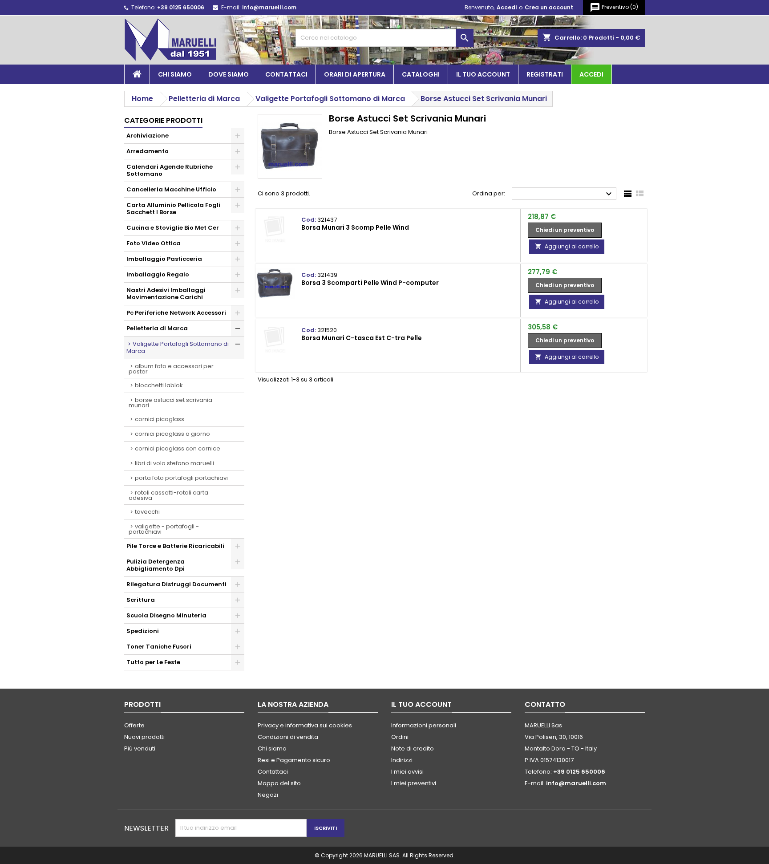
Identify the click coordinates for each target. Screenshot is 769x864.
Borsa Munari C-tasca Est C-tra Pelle (361, 337)
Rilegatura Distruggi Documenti (176, 584)
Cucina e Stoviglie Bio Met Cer (172, 227)
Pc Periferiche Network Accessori (176, 312)
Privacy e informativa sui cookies (305, 725)
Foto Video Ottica (153, 243)
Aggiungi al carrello (567, 246)
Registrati (544, 74)
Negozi (268, 795)
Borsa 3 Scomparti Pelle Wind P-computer (370, 282)
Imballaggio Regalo (157, 274)
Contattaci (286, 74)
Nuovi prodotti (144, 737)
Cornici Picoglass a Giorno (172, 434)
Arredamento (147, 151)
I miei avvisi (407, 771)
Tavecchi (147, 511)
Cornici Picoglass (159, 419)
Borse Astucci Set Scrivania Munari (170, 403)
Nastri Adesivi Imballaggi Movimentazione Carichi (166, 293)
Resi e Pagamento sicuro (294, 760)
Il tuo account (483, 74)
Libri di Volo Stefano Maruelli (174, 463)
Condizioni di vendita (288, 737)
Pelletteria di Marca (157, 328)
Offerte (134, 725)
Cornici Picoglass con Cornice (177, 448)
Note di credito (412, 748)
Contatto (545, 704)
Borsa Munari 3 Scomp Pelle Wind (355, 227)
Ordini (400, 737)
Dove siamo (228, 74)
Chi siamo (175, 74)
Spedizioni (142, 631)
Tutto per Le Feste (153, 662)
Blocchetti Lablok (159, 385)
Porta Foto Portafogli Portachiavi (181, 478)
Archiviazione (147, 135)
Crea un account (549, 7)
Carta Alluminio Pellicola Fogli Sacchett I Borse (173, 208)
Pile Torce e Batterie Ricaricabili (175, 546)
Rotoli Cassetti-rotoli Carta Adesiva (168, 495)
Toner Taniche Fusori (158, 646)
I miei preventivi (413, 783)
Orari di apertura (354, 74)
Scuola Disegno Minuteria (166, 615)
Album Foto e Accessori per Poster (171, 369)
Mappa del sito (279, 783)
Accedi (507, 7)
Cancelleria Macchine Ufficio (171, 189)
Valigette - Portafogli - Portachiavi (164, 529)
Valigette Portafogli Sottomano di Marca (177, 347)
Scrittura (140, 600)
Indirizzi (402, 760)
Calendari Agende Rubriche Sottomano (169, 170)
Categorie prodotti (163, 120)
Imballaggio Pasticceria (164, 259)
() (614, 7)
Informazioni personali (423, 725)
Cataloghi (421, 74)
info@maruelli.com (269, 7)
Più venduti (139, 748)
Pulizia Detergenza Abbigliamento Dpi (155, 565)
